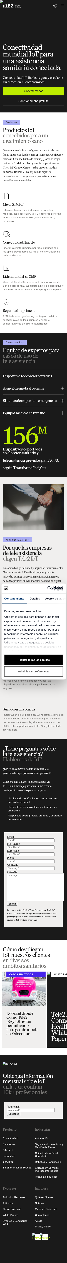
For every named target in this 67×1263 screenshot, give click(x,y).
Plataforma (9, 1144)
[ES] (55, 6)
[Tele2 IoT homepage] (12, 6)
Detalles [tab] (34, 598)
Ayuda (38, 1220)
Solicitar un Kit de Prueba (17, 1167)
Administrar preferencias (33, 671)
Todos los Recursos (14, 1197)
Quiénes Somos (44, 1197)
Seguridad (8, 1156)
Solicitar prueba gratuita (33, 101)
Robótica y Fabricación (48, 1161)
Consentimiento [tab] (14, 598)
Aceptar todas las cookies (34, 659)
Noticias (39, 1203)
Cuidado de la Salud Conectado (46, 1155)
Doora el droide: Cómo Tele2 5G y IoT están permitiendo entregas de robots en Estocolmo (22, 1023)
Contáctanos (42, 1215)
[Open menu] (61, 6)
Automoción (41, 1138)
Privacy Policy (43, 1226)
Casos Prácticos (12, 1209)
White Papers (10, 1215)
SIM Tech (8, 1150)
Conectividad (10, 1138)
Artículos (8, 1203)
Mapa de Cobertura (46, 1209)
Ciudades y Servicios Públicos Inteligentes (47, 1169)
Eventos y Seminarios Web (15, 1222)
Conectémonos (33, 91)
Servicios (8, 1161)
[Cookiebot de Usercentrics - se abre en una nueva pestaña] (48, 588)
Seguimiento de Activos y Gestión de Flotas (49, 1146)
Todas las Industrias (46, 1176)
